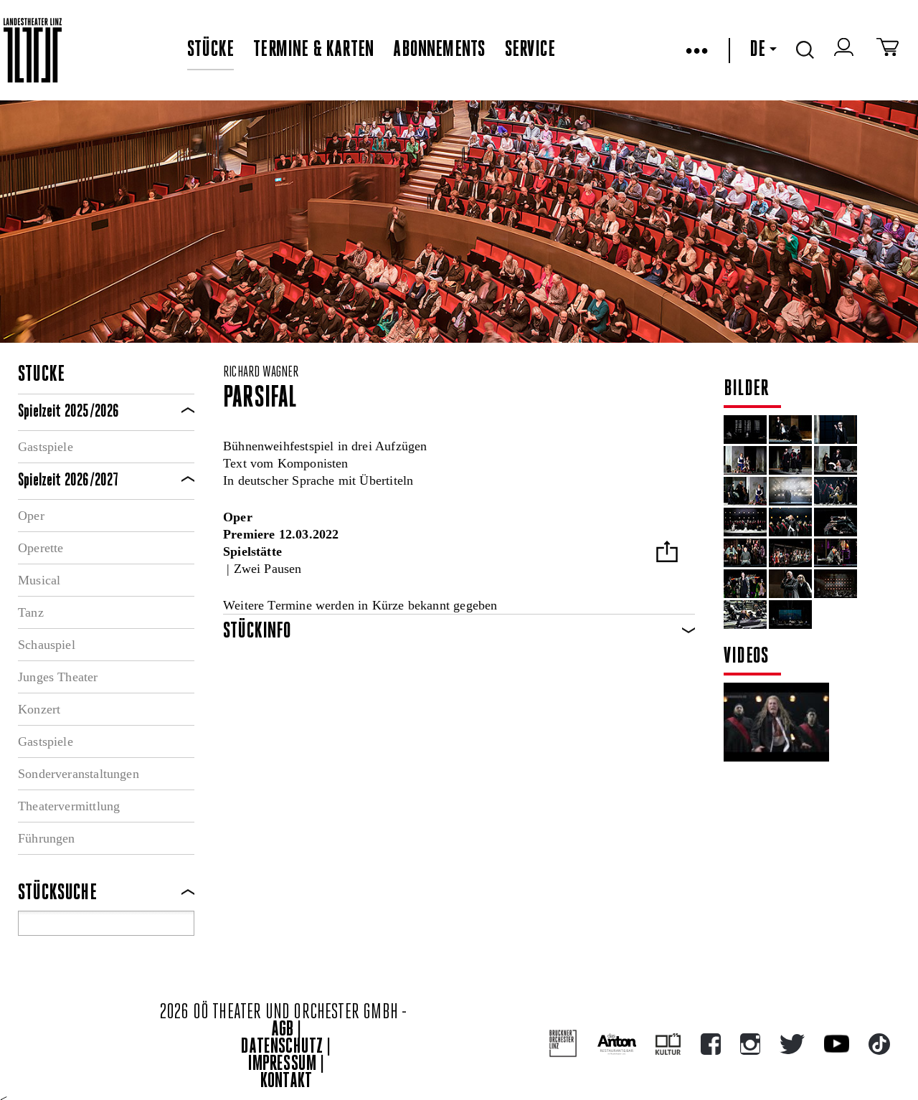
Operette (40, 548)
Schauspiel (46, 644)
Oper (31, 515)
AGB (282, 1030)
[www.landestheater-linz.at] (32, 50)
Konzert (39, 709)
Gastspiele (45, 447)
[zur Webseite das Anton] (616, 1044)
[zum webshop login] (845, 50)
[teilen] (667, 553)
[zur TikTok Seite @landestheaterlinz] (879, 1044)
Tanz (31, 612)
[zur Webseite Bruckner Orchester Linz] (563, 1043)
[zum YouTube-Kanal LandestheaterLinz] (836, 1043)
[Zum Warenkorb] (887, 50)
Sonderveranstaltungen (78, 774)
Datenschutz (282, 1047)
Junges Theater (58, 677)
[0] (835, 460)
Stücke (210, 50)
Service (530, 50)
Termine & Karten (313, 50)
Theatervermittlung (69, 806)
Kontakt (286, 1082)
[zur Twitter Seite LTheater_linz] (792, 1044)
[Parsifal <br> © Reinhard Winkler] (745, 429)
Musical (39, 580)
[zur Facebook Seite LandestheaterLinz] (711, 1044)
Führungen (46, 838)
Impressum (282, 1064)
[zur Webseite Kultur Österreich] (668, 1044)
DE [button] (757, 50)
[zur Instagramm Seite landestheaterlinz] (750, 1044)
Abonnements (439, 50)
